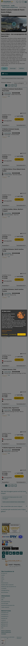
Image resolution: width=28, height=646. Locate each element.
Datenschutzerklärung (7, 330)
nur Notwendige (13, 334)
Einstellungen (5, 334)
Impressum (4, 331)
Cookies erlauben (21, 334)
